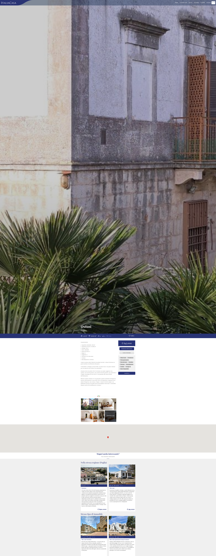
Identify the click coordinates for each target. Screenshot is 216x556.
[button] (108, 437)
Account (208, 2)
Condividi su (126, 373)
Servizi (190, 2)
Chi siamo (196, 2)
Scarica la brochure (127, 352)
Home (176, 2)
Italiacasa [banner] (7, 3)
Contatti (203, 2)
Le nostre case (183, 2)
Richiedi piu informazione (126, 348)
